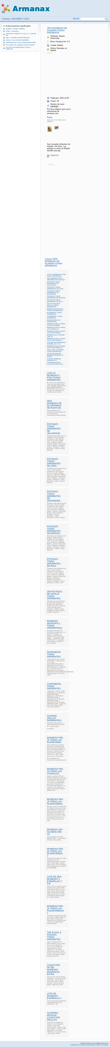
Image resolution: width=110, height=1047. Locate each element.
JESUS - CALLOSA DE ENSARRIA (17, 40)
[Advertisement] (71, 74)
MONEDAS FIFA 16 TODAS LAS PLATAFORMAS (56, 332)
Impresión (54, 155)
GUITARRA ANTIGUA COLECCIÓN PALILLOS (55, 363)
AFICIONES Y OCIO (20, 19)
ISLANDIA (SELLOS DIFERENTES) (53, 320)
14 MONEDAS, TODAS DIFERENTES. (54, 317)
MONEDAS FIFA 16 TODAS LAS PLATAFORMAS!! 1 (56, 346)
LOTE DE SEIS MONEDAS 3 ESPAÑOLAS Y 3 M (56, 343)
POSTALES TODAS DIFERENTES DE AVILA (55, 300)
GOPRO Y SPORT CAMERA (15, 29)
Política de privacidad (87, 1045)
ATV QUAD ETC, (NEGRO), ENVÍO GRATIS (20, 45)
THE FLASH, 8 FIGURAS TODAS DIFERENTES (55, 350)
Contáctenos (75, 1045)
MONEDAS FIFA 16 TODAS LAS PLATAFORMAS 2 (56, 339)
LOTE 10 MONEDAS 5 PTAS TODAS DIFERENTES (56, 275)
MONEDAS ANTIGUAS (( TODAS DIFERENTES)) (55, 309)
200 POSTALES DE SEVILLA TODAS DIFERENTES (53, 305)
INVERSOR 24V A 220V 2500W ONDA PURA (21, 42)
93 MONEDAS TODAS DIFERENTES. (54, 313)
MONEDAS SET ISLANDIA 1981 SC (55, 831)
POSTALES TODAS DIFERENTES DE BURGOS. (56, 297)
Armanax (6, 19)
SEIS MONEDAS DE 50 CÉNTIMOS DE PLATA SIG (56, 279)
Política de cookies (102, 1045)
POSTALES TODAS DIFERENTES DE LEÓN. (55, 288)
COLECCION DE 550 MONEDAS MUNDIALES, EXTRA (55, 355)
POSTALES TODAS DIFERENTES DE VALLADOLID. (53, 283)
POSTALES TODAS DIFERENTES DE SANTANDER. (53, 292)
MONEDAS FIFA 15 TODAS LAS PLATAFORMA (56, 324)
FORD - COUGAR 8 (12, 31)
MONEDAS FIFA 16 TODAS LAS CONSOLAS (56, 328)
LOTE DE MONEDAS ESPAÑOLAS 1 (54, 359)
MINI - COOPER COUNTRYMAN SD (18, 37)
